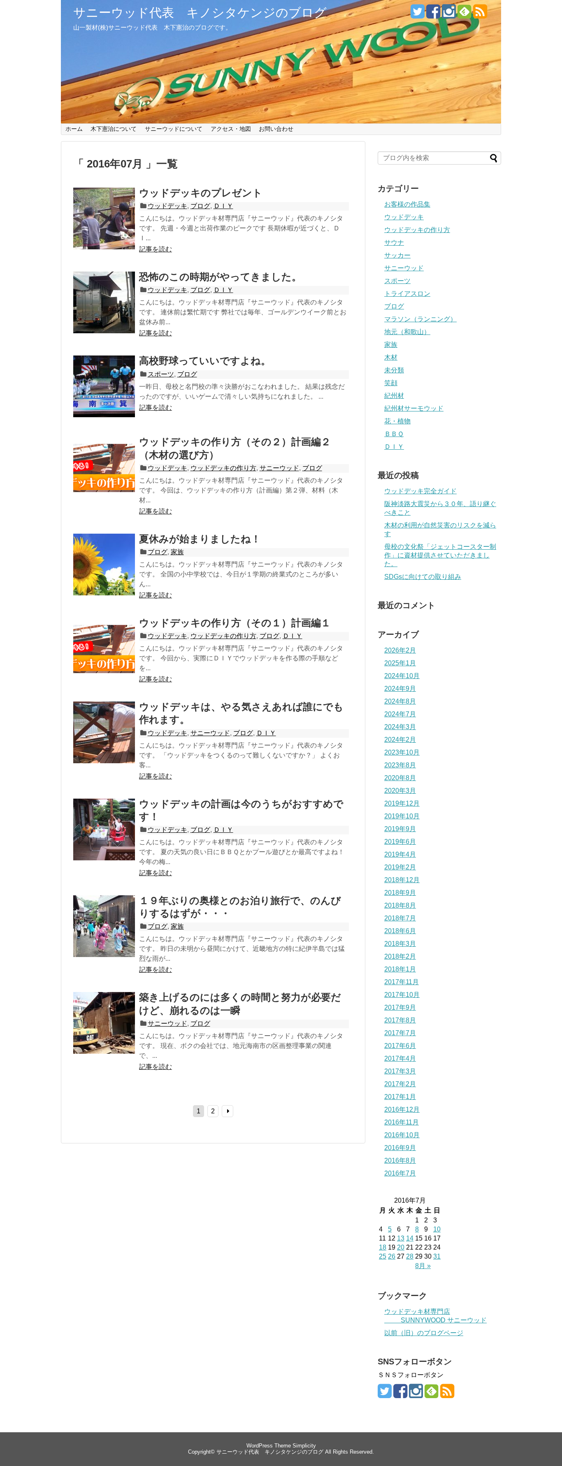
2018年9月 (400, 892)
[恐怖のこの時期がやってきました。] (104, 311)
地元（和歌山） (407, 331)
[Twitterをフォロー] (417, 14)
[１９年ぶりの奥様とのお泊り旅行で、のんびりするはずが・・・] (104, 935)
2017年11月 (401, 981)
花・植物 (397, 421)
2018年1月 (400, 969)
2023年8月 (400, 765)
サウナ (394, 242)
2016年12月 (402, 1109)
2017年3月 (400, 1071)
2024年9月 (400, 688)
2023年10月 (402, 752)
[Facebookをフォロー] (433, 14)
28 (409, 1256)
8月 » (423, 1265)
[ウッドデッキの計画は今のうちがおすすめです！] (104, 838)
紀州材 (394, 395)
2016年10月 (402, 1134)
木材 (390, 357)
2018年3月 (400, 943)
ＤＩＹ (223, 205)
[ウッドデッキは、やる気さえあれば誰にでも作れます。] (104, 741)
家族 (177, 551)
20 (400, 1247)
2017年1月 (400, 1096)
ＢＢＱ (394, 433)
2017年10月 (402, 994)
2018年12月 (402, 879)
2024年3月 (400, 726)
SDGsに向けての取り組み (422, 576)
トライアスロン (407, 293)
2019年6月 (400, 841)
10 (437, 1229)
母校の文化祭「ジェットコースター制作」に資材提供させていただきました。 (440, 555)
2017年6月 (400, 1045)
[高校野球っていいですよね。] (104, 395)
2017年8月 (400, 1020)
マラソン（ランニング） (420, 319)
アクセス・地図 (231, 128)
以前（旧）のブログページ (423, 1332)
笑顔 (390, 382)
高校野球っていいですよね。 (205, 360)
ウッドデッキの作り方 (223, 468)
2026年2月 (400, 650)
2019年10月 (402, 816)
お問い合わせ (276, 128)
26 (391, 1256)
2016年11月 (401, 1122)
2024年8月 (400, 701)
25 (382, 1256)
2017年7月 (400, 1032)
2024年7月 (400, 714)
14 (409, 1238)
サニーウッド (279, 468)
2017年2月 (400, 1083)
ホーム (74, 128)
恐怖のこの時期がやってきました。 (220, 276)
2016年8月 (400, 1160)
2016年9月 (400, 1147)
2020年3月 (400, 790)
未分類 (394, 370)
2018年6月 (400, 930)
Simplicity (304, 1446)
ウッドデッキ (167, 205)
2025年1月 (400, 663)
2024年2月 (400, 739)
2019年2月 (400, 867)
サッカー (397, 255)
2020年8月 (400, 777)
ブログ (200, 205)
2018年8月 (400, 905)
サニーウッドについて (173, 128)
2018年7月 (400, 918)
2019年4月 (400, 854)
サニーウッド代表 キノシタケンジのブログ (200, 12)
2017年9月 (400, 1007)
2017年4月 (400, 1058)
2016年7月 (400, 1173)
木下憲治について (114, 128)
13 (400, 1238)
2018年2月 (400, 956)
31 (437, 1256)
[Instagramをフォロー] (448, 14)
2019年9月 (400, 828)
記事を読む (155, 249)
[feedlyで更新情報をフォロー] (464, 14)
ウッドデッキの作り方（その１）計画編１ (235, 622)
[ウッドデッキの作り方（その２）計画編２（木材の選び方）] (104, 476)
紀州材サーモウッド (414, 408)
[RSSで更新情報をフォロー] (480, 14)
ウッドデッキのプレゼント (200, 192)
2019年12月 (402, 803)
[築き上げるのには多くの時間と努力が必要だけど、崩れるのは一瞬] (104, 1032)
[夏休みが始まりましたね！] (104, 573)
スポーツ (161, 374)
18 (382, 1247)
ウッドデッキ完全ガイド (420, 491)
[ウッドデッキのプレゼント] (104, 227)
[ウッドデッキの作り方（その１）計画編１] (104, 657)
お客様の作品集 (407, 204)
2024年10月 (402, 675)
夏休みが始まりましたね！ (200, 538)
